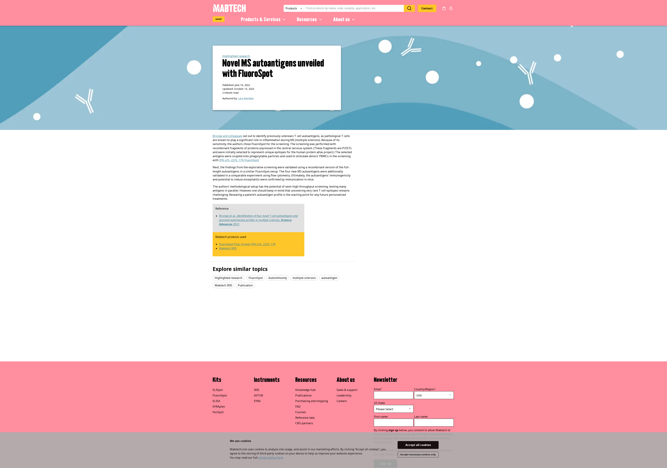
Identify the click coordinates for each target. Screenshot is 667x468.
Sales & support (347, 390)
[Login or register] (450, 8)
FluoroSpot (220, 395)
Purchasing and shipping (311, 401)
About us (341, 19)
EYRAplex (219, 406)
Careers (342, 401)
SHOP (218, 19)
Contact (427, 8)
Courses (300, 412)
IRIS (256, 390)
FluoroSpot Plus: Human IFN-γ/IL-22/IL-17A (247, 244)
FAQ (297, 406)
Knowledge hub (305, 390)
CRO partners (304, 423)
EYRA (257, 401)
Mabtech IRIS (228, 248)
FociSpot (218, 412)
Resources (307, 19)
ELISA (216, 401)
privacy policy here (270, 457)
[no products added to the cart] (443, 8)
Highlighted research (236, 56)
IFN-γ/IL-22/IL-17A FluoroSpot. (239, 160)
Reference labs (305, 418)
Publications (303, 395)
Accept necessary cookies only (418, 454)
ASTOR (258, 395)
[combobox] (355, 8)
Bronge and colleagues (227, 136)
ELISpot (218, 390)
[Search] (409, 8)
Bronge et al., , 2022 (258, 220)
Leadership (344, 395)
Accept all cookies (418, 445)
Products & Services (261, 19)
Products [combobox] (291, 8)
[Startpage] (229, 11)
